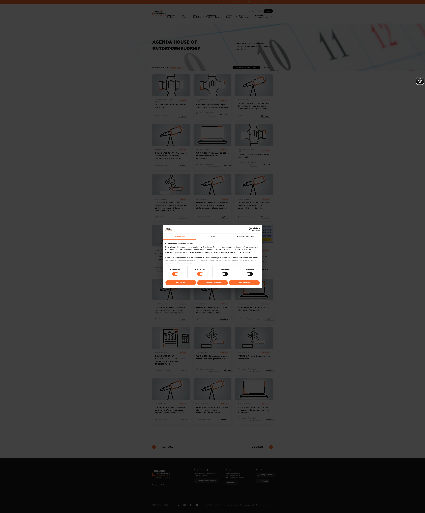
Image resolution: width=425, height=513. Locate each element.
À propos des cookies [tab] (245, 236)
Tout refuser (180, 283)
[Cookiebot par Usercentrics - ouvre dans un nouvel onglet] (250, 229)
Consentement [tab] (179, 236)
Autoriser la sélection (212, 283)
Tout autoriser (244, 283)
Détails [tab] (212, 236)
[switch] (200, 274)
